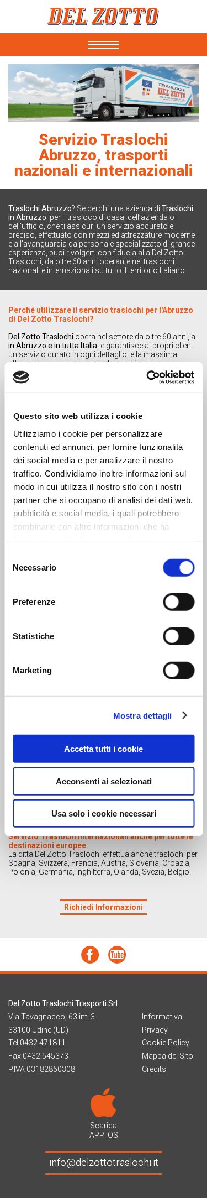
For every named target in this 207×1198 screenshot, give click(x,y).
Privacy (155, 1030)
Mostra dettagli (142, 715)
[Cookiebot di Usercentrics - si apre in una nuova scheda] (147, 377)
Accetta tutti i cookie (103, 749)
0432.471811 (43, 1042)
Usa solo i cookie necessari (103, 813)
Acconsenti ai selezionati (104, 781)
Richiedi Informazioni (103, 907)
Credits (154, 1069)
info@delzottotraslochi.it (103, 1162)
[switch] (178, 602)
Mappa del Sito (167, 1055)
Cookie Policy (165, 1042)
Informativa (162, 1016)
